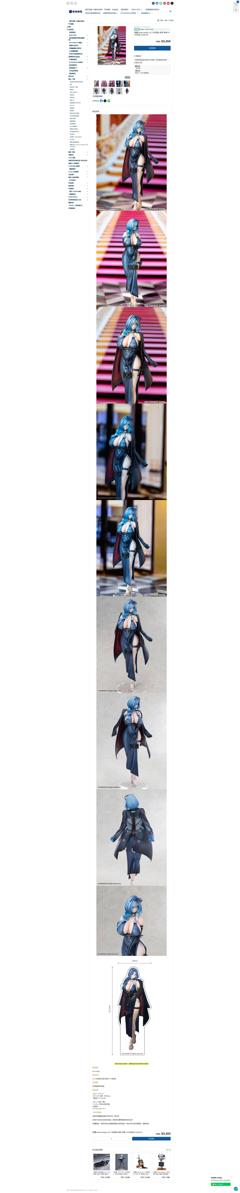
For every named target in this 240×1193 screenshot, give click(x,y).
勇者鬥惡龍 (72, 118)
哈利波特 (72, 134)
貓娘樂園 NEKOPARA (75, 103)
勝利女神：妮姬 (74, 87)
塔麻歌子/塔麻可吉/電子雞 (76, 82)
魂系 (71, 84)
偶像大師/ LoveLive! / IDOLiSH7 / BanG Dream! (79, 145)
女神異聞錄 (72, 123)
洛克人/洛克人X (74, 92)
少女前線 (72, 139)
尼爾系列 (72, 95)
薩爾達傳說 (72, 121)
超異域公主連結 (74, 129)
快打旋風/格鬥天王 (74, 131)
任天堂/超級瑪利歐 (74, 116)
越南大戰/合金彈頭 (74, 113)
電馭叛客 (72, 108)
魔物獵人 (72, 110)
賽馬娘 (71, 89)
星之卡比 (72, 105)
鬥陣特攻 (72, 97)
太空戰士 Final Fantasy (75, 137)
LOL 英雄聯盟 (73, 126)
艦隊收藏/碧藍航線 (74, 142)
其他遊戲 (72, 149)
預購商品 (137, 29)
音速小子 (72, 100)
